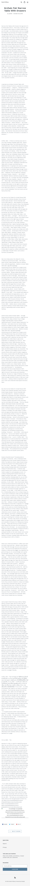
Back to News (16, 831)
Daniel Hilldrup (12, 881)
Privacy (5, 847)
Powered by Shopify (20, 881)
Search (5, 843)
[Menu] (27, 2)
